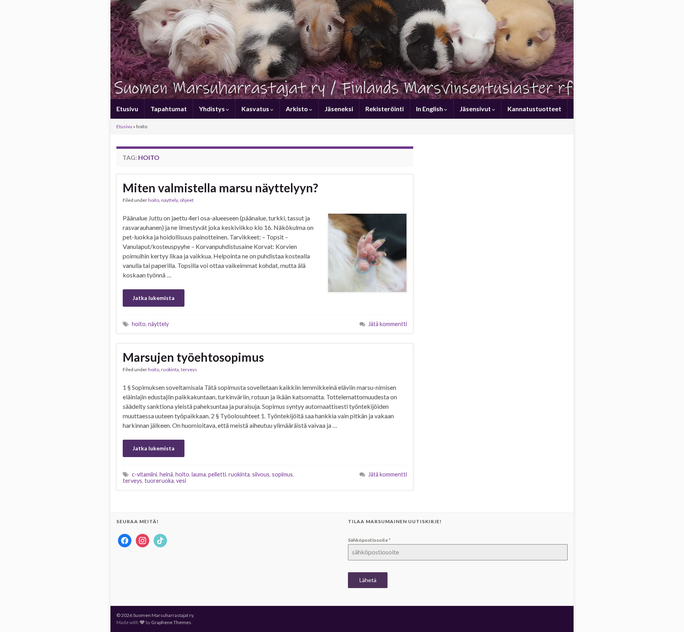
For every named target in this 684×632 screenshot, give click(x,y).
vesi (181, 480)
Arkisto (297, 108)
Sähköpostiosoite (369, 540)
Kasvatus (255, 108)
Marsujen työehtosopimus (193, 357)
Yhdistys (212, 108)
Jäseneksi (339, 108)
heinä (166, 474)
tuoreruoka (159, 480)
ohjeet (187, 200)
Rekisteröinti (384, 108)
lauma (199, 474)
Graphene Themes (171, 622)
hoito (153, 200)
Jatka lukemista (154, 297)
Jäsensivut (476, 108)
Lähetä (367, 580)
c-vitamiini (144, 474)
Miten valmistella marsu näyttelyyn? (220, 187)
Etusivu (127, 108)
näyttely (169, 200)
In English (430, 108)
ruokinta (170, 369)
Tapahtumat (168, 108)
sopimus (282, 474)
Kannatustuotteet (534, 108)
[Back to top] (666, 614)
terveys (189, 369)
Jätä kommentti (387, 324)
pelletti (217, 474)
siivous (261, 474)
